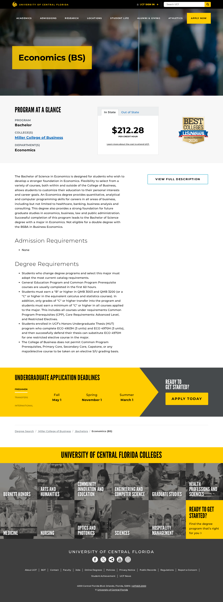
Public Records (148, 570)
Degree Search (24, 431)
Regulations (167, 570)
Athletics (175, 18)
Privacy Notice (127, 570)
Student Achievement (103, 576)
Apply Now (199, 18)
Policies (110, 570)
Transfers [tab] (21, 397)
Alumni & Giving (148, 18)
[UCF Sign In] (148, 4)
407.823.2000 (139, 586)
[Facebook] (95, 559)
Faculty (67, 570)
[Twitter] (103, 559)
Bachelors (81, 431)
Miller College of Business (39, 137)
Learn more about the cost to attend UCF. (128, 144)
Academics (24, 18)
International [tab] (24, 405)
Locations (94, 18)
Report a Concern (187, 570)
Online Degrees (93, 570)
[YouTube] (120, 559)
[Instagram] (128, 559)
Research (72, 18)
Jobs (77, 570)
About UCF (31, 570)
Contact (54, 570)
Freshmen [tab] (21, 389)
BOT (43, 570)
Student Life (119, 18)
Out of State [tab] (130, 113)
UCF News (125, 576)
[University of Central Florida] (40, 4)
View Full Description (177, 179)
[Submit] (208, 4)
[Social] (111, 559)
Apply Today (187, 399)
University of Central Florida (111, 551)
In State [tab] (110, 113)
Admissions (48, 18)
